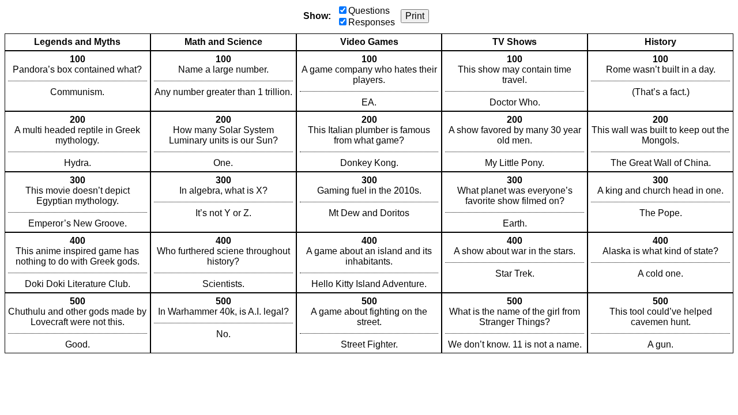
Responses (371, 22)
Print (414, 16)
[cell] (77, 81)
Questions (369, 11)
